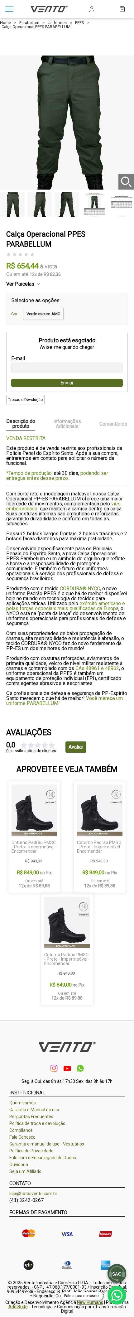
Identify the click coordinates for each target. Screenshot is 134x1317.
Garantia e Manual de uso (34, 1109)
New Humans (90, 1302)
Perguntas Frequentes (31, 1116)
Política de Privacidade (31, 1150)
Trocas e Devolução (25, 400)
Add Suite (18, 1306)
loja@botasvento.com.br (33, 1193)
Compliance (21, 1130)
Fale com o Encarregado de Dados (42, 1157)
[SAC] (117, 1273)
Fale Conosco (22, 1137)
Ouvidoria (18, 1164)
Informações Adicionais (67, 424)
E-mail (18, 358)
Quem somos (22, 1102)
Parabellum (29, 23)
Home (5, 23)
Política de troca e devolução (37, 1123)
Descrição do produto (20, 424)
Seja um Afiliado (25, 1171)
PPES (79, 23)
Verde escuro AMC (43, 313)
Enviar (67, 383)
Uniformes (57, 23)
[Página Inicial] (49, 13)
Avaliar (76, 747)
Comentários (113, 424)
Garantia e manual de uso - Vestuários (46, 1143)
